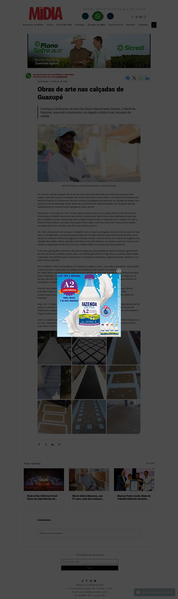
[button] (119, 271)
